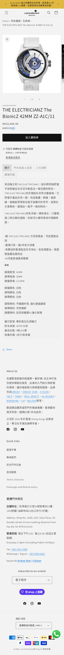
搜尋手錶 (11, 449)
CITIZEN (44, 391)
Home (5, 20)
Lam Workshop (26, 649)
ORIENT (16, 391)
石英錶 (26, 20)
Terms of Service (15, 479)
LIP (23, 400)
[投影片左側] (24, 99)
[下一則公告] (58, 4)
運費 (13, 128)
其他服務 (11, 472)
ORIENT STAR (30, 391)
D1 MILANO (48, 396)
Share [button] (9, 349)
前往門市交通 (14, 464)
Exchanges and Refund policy (22, 486)
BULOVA (32, 400)
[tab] (7, 167)
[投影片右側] (39, 99)
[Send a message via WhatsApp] (56, 634)
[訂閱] (48, 580)
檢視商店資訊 (13, 157)
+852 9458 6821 (37, 553)
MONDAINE (13, 400)
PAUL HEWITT (31, 396)
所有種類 (16, 20)
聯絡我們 (11, 457)
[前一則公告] (6, 4)
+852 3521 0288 (19, 549)
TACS (9, 396)
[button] (6, 12)
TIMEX (18, 396)
